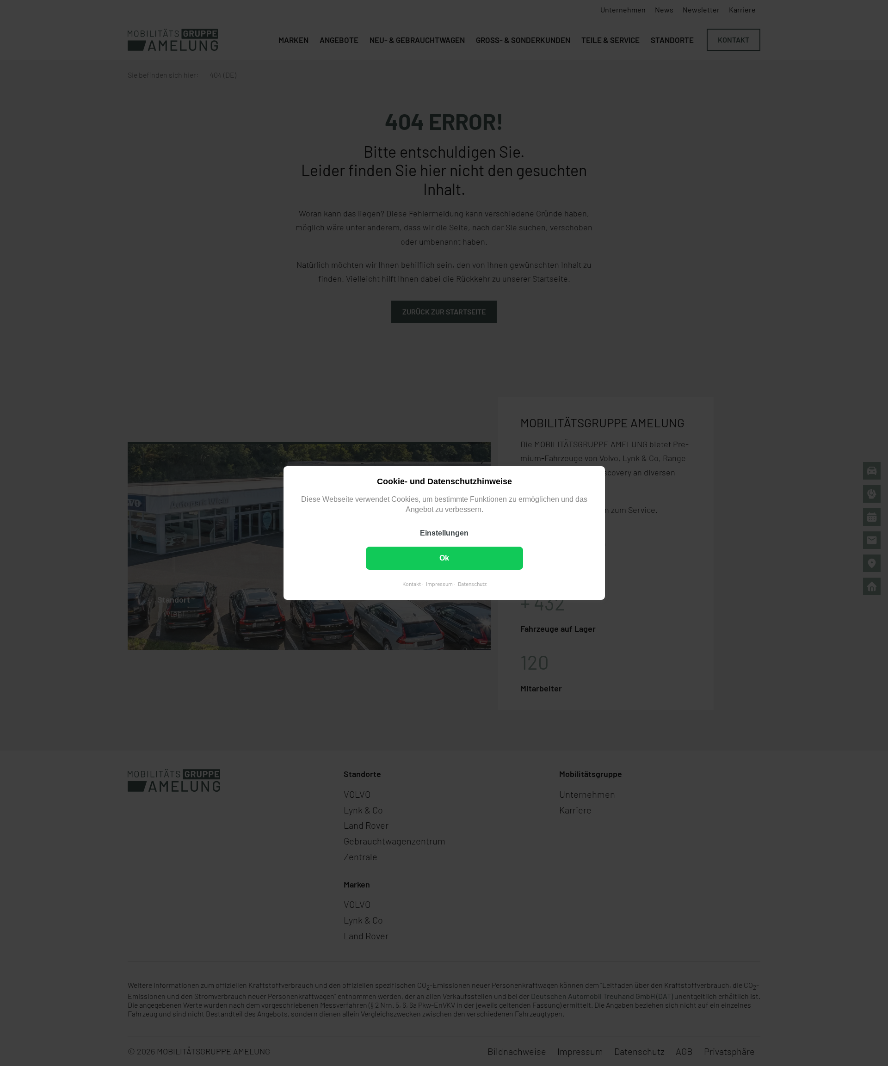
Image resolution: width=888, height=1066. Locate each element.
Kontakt (411, 583)
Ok (444, 558)
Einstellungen (444, 533)
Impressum (439, 583)
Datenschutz (471, 583)
